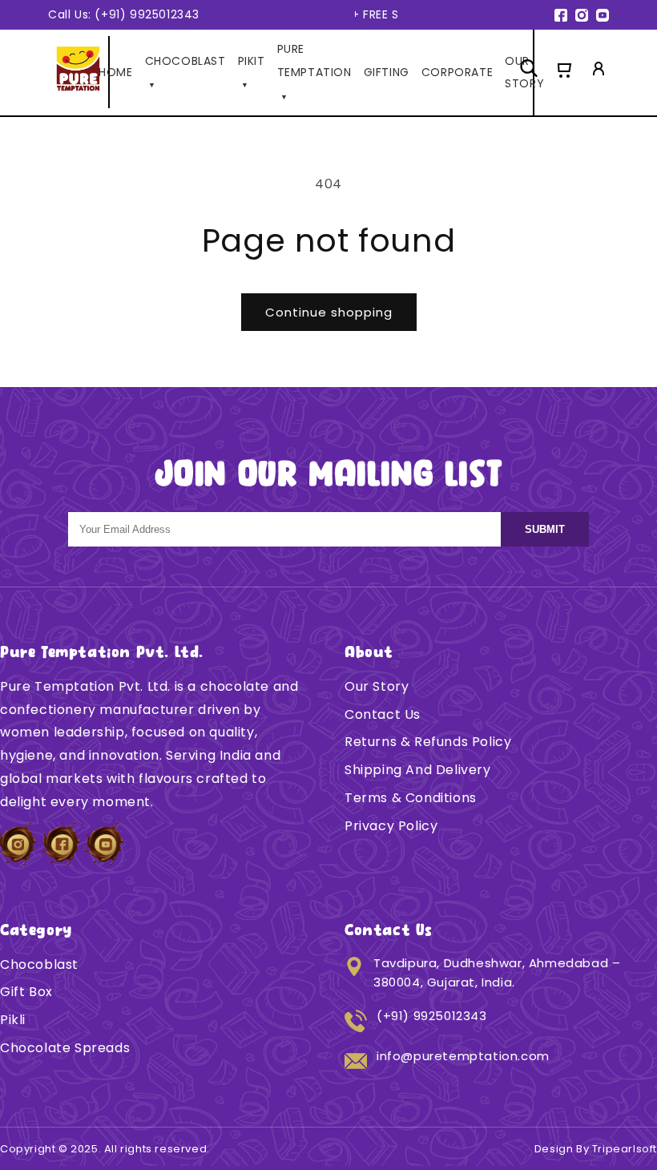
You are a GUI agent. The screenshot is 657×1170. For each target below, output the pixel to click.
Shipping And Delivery (418, 769)
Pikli (13, 1020)
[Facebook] (560, 15)
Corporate (457, 72)
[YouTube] (602, 15)
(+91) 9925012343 (432, 1015)
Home (115, 72)
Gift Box (26, 991)
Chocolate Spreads (65, 1048)
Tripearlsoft (624, 1148)
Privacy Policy (391, 826)
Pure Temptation (314, 71)
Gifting (386, 72)
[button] (563, 72)
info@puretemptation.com (463, 1055)
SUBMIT (545, 529)
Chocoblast (39, 964)
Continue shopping (329, 312)
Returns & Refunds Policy (428, 741)
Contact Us (383, 714)
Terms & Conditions (411, 798)
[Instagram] (581, 15)
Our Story (377, 686)
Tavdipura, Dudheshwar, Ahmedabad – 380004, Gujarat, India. (496, 972)
